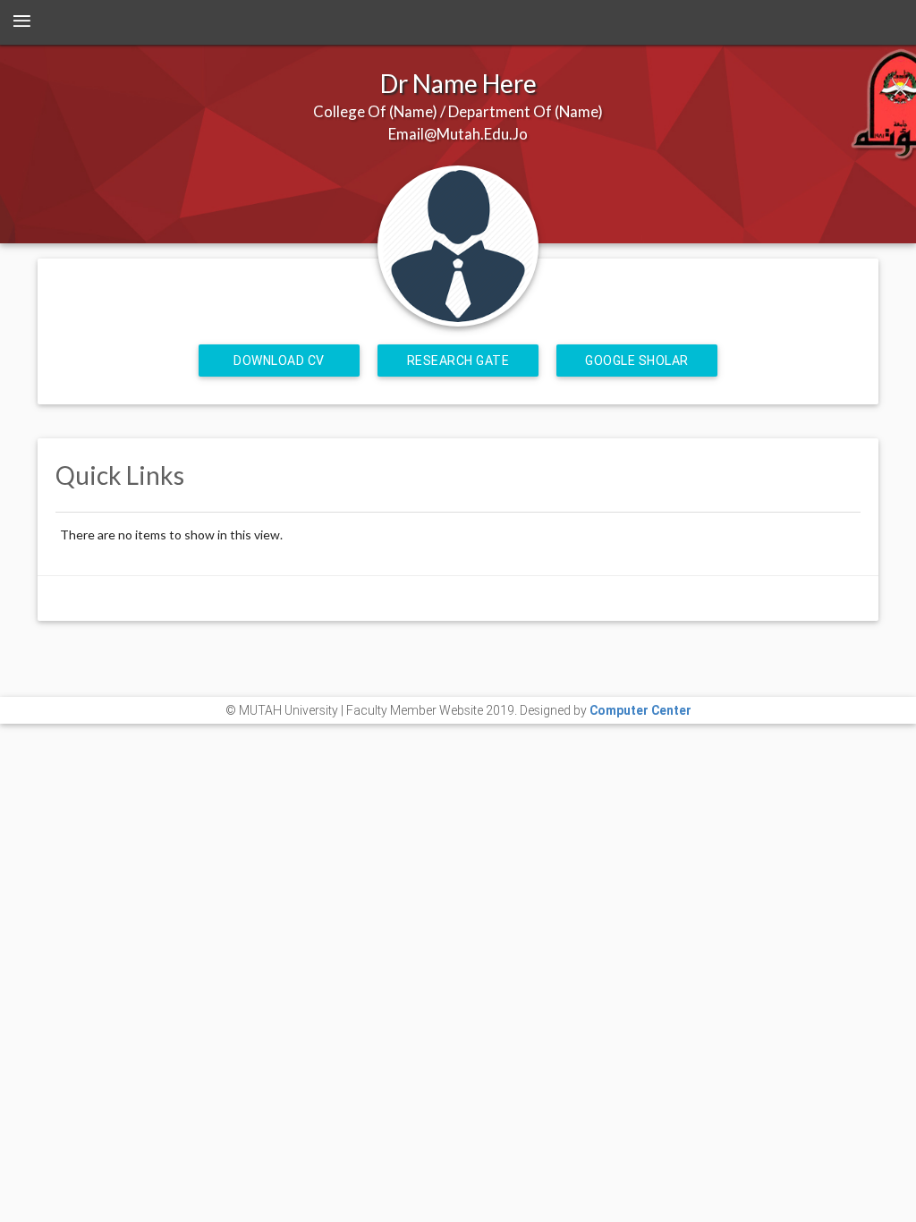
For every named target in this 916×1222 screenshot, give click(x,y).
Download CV (279, 360)
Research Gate (458, 360)
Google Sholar (637, 360)
